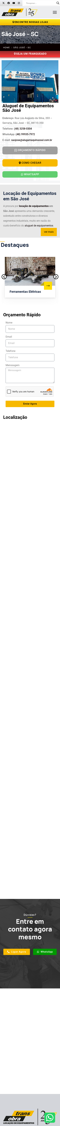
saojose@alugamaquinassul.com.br (31, 140)
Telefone (10, 350)
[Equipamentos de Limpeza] (48, 286)
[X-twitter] (3, 3)
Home (6, 47)
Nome (9, 322)
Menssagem (13, 365)
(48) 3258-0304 (23, 128)
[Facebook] (9, 3)
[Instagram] (19, 3)
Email (9, 336)
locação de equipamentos (34, 206)
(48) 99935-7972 (25, 134)
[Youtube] (14, 3)
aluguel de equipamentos (39, 225)
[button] (4, 276)
